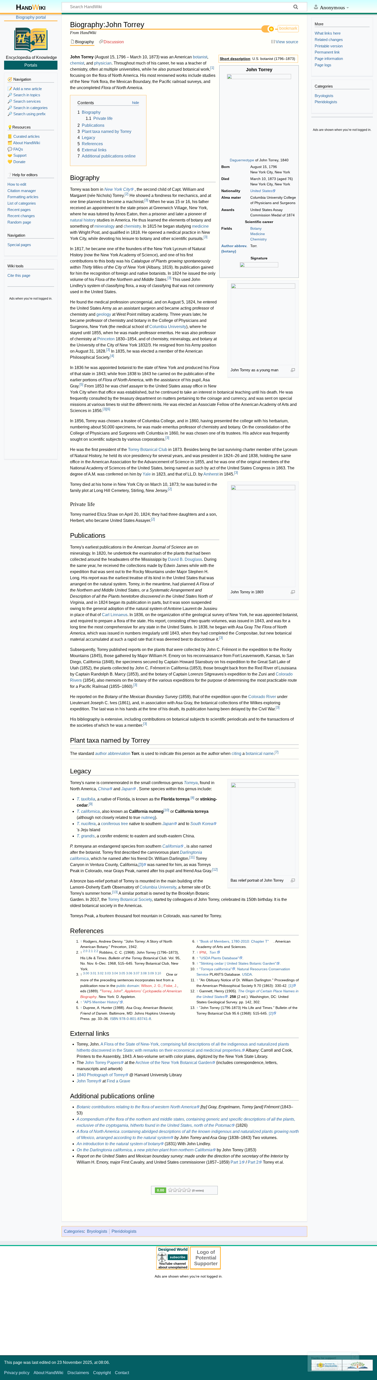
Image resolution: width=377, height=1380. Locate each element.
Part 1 (236, 1162)
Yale (147, 474)
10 (166, 810)
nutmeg (148, 817)
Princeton (106, 339)
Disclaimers (78, 1373)
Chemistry (258, 239)
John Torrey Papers (102, 1062)
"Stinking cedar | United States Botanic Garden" (237, 963)
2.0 (85, 951)
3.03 (108, 973)
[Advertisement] (30, 380)
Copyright (102, 1373)
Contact (122, 1373)
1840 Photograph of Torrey (101, 1075)
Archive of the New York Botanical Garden (173, 1062)
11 (192, 857)
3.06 (129, 973)
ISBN (114, 1019)
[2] (271, 1013)
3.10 (158, 973)
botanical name (260, 753)
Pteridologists (124, 1231)
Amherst (211, 474)
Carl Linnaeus (114, 615)
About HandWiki (48, 1373)
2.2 (96, 951)
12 (215, 869)
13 (115, 892)
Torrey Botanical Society (130, 899)
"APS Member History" (101, 1002)
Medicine (257, 234)
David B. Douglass (185, 559)
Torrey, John (111, 991)
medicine (200, 226)
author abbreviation (112, 753)
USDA (247, 974)
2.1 (90, 951)
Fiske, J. (170, 986)
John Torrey (87, 1081)
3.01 (93, 973)
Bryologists (97, 1231)
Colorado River (262, 696)
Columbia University (167, 326)
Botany (256, 228)
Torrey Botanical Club (147, 449)
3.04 (115, 973)
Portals (30, 65)
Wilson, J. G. (151, 986)
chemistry (132, 226)
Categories (74, 1231)
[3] (140, 864)
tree (124, 823)
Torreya (191, 783)
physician (103, 63)
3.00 (86, 973)
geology (103, 314)
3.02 (100, 973)
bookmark (288, 28)
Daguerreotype (242, 160)
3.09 (151, 973)
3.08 (144, 973)
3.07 (136, 973)
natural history (83, 220)
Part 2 (253, 1162)
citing (236, 753)
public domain (127, 986)
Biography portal (31, 17)
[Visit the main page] (30, 39)
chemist (77, 63)
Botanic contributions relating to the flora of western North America (136, 1107)
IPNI (202, 952)
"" (215, 969)
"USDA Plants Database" (219, 958)
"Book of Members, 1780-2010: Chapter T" (234, 941)
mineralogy (104, 226)
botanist (200, 57)
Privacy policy (16, 1373)
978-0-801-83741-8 (135, 1019)
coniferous (110, 823)
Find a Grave (118, 1081)
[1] (291, 986)
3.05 (122, 973)
